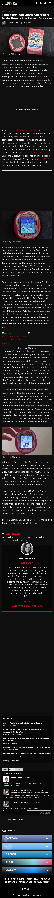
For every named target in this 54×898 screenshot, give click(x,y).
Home (6, 879)
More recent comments (12, 819)
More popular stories (12, 761)
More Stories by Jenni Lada (27, 606)
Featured (11, 11)
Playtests (19, 540)
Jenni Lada (14, 23)
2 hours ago (38, 797)
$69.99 (46, 159)
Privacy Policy (41, 882)
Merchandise (39, 537)
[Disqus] (27, 643)
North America (8, 540)
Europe (22, 537)
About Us (45, 879)
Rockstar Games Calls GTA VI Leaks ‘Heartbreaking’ (26, 747)
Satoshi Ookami (18, 790)
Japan (30, 537)
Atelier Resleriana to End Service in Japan (22, 723)
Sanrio (27, 540)
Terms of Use (25, 882)
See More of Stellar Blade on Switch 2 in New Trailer (27, 753)
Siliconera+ (32, 879)
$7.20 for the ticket (33, 152)
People (5, 770)
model (40, 77)
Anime (4, 11)
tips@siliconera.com (32, 895)
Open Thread (18, 879)
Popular (19, 770)
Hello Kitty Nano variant (26, 130)
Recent (12, 770)
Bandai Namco (12, 537)
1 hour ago (15, 785)
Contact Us (11, 882)
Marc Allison (16, 778)
